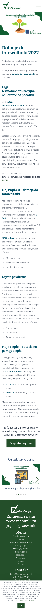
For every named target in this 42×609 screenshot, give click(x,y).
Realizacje (21, 555)
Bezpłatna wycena (21, 443)
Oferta (21, 539)
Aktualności (21, 558)
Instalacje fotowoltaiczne (21, 542)
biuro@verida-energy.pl (21, 574)
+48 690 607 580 (21, 577)
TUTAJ (5, 180)
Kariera (21, 561)
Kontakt (21, 564)
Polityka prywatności (26, 600)
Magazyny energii (21, 548)
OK (21, 605)
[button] (16, 494)
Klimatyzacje (21, 552)
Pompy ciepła (21, 545)
